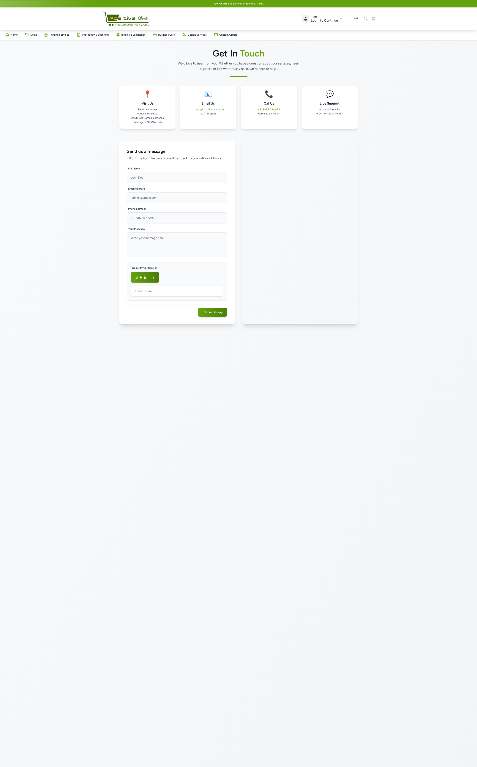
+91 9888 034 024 (269, 109)
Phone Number (137, 208)
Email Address (136, 188)
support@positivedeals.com (208, 109)
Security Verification (144, 268)
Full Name (134, 168)
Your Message (136, 229)
